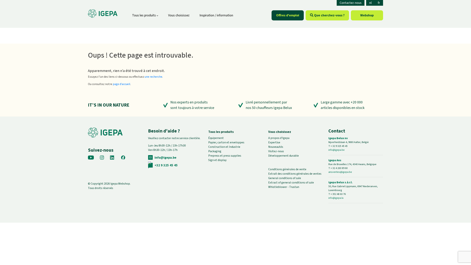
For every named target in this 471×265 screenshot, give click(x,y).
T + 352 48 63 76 (337, 194)
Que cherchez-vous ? (329, 15)
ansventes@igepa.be (340, 172)
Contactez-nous (351, 3)
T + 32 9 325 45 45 (338, 146)
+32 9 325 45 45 (166, 165)
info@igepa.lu (335, 198)
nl (370, 3)
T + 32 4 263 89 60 (338, 168)
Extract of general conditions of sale (291, 183)
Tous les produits (144, 15)
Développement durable (283, 156)
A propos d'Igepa (278, 138)
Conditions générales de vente (287, 169)
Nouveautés (275, 147)
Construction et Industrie (224, 147)
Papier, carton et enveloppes (226, 142)
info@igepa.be (165, 157)
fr (379, 3)
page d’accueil (121, 84)
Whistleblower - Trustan (283, 187)
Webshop (367, 15)
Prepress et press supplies (224, 156)
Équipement (216, 138)
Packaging (214, 151)
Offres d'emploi (287, 15)
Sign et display (217, 160)
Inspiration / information (216, 15)
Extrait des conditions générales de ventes (294, 174)
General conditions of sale (284, 178)
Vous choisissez (179, 15)
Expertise (274, 142)
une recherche (153, 77)
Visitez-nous (276, 151)
